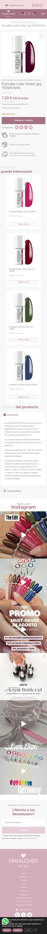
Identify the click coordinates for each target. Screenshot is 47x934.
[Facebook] (33, 5)
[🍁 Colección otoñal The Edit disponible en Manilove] (23, 535)
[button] (43, 14)
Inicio (14, 22)
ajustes (19, 926)
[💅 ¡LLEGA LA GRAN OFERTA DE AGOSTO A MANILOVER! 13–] (23, 629)
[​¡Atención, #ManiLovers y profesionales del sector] (23, 676)
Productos (26, 22)
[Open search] (29, 14)
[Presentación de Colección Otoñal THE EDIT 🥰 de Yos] (23, 582)
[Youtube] (40, 5)
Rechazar (18, 930)
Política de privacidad (29, 838)
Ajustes (28, 930)
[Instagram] (37, 5)
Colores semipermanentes (11, 80)
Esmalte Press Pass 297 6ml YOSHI (21, 328)
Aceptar (6, 930)
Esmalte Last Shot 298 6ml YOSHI (23, 385)
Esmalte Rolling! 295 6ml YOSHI (22, 212)
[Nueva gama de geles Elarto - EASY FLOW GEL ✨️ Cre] (23, 723)
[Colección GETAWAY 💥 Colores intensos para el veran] (23, 771)
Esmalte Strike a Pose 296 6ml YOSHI (22, 270)
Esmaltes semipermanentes (30, 80)
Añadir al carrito (23, 120)
